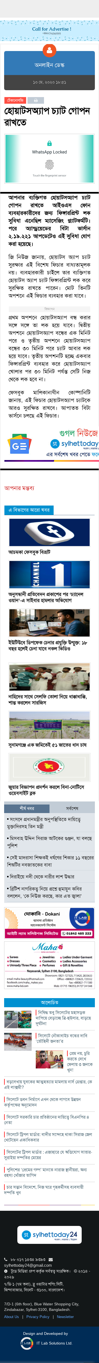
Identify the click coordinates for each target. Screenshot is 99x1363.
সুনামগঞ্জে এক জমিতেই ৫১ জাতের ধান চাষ (47, 745)
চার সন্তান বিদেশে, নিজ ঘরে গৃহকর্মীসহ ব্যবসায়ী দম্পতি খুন (44, 1190)
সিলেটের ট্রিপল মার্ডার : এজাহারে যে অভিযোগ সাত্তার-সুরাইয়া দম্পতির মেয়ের (48, 1155)
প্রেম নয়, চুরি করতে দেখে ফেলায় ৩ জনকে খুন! (80, 1062)
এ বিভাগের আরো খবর (29, 510)
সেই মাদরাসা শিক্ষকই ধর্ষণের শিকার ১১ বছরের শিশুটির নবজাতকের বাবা (50, 861)
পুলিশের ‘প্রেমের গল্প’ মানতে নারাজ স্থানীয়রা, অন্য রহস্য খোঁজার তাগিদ (45, 1172)
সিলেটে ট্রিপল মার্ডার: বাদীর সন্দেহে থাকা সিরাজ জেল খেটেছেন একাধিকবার (48, 1137)
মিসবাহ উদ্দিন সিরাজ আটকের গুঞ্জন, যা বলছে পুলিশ (49, 842)
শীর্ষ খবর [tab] (27, 808)
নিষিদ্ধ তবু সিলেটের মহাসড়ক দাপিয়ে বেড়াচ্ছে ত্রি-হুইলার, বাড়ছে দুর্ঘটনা (63, 1018)
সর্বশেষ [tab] (72, 808)
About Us (12, 1317)
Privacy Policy (38, 1317)
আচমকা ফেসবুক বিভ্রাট (29, 552)
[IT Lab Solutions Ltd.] (49, 923)
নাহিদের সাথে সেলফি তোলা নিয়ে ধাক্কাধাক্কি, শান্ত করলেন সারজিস (48, 699)
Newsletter (65, 1317)
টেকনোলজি (15, 100)
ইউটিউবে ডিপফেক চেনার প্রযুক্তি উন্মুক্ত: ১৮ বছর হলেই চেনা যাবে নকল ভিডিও (48, 645)
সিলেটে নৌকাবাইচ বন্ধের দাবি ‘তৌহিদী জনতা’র (61, 1038)
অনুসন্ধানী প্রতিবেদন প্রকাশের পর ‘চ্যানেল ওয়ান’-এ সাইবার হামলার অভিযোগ (46, 597)
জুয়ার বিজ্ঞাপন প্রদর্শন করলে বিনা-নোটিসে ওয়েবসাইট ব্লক (46, 790)
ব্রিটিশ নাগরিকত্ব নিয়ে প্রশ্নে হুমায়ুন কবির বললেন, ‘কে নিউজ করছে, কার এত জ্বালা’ (44, 892)
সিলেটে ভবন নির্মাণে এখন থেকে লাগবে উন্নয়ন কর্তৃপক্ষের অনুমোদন (42, 1102)
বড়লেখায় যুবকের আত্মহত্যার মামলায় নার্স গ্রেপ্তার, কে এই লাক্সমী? (48, 1084)
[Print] (36, 100)
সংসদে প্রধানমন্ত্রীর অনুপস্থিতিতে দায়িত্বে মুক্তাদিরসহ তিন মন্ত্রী (44, 823)
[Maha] (49, 965)
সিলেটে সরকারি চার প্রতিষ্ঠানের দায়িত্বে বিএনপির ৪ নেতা (46, 1120)
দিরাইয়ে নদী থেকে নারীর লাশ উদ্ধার (41, 876)
